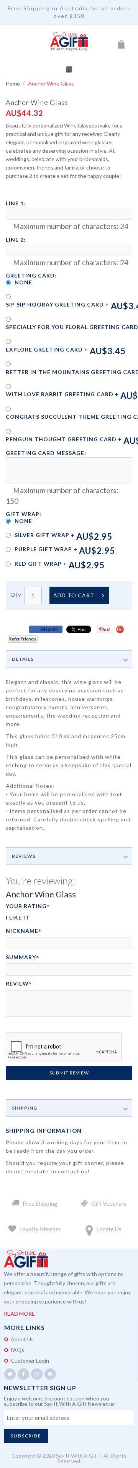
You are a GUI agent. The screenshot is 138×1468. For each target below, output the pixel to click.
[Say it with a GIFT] (69, 42)
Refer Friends (22, 638)
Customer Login (30, 1360)
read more (19, 1313)
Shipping (24, 1108)
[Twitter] (10, 1374)
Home (13, 83)
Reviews (24, 856)
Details (23, 659)
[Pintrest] (50, 1374)
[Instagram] (37, 1374)
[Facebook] (23, 1374)
